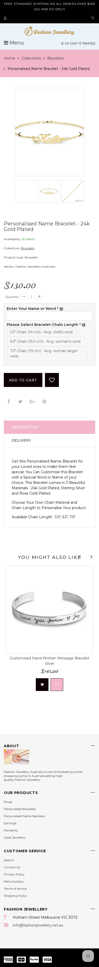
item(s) (80, 43)
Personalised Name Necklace (24, 816)
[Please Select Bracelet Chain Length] (84, 325)
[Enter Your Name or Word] (61, 309)
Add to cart (23, 380)
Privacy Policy (14, 874)
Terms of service (15, 888)
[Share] (8, 402)
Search (9, 860)
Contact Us (12, 867)
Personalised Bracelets (20, 809)
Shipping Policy (15, 896)
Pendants (11, 830)
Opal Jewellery (14, 837)
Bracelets (55, 58)
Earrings (10, 823)
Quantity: (12, 297)
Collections (31, 58)
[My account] (6, 18)
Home (9, 58)
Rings (8, 802)
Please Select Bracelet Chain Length (49, 324)
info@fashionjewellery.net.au (38, 925)
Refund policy (14, 881)
